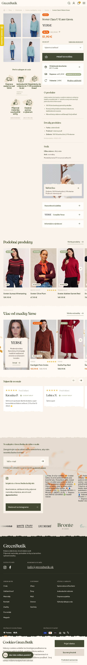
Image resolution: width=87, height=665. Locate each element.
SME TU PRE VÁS (28, 118)
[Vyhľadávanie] (69, 3)
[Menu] (83, 3)
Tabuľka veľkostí (76, 42)
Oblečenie (18, 10)
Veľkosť (45, 42)
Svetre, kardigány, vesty (33, 10)
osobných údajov (39, 468)
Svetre (47, 10)
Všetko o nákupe (20, 92)
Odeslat (42, 461)
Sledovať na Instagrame (18, 507)
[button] (80, 269)
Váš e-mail (11, 461)
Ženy (10, 10)
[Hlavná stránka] (9, 3)
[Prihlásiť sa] (73, 3)
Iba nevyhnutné (69, 652)
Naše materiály (15, 118)
